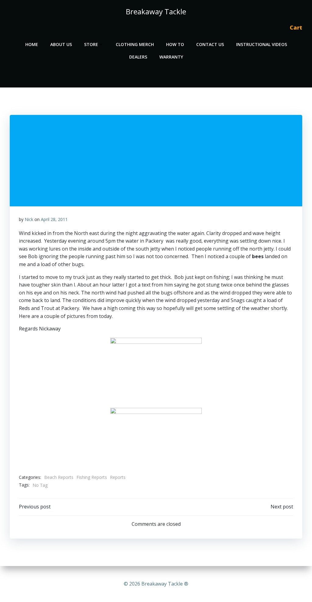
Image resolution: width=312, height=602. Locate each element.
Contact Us (210, 44)
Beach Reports (58, 477)
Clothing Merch (135, 44)
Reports (118, 477)
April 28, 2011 (54, 219)
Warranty (171, 57)
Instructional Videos (261, 44)
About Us (61, 44)
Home (31, 44)
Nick (29, 219)
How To (175, 44)
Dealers (138, 57)
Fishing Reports (91, 477)
